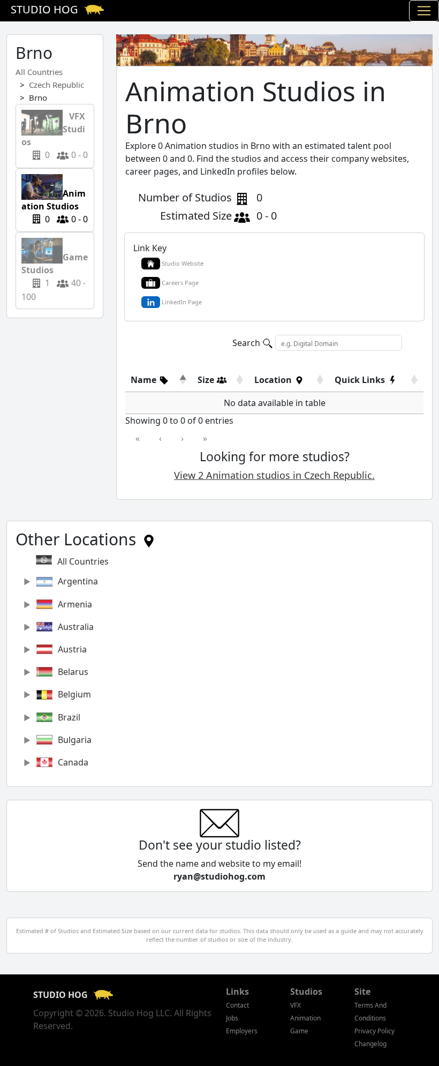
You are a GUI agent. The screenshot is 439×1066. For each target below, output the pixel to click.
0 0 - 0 (54, 135)
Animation (305, 1018)
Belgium (74, 694)
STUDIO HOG (61, 995)
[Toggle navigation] (424, 10)
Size (207, 380)
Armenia (75, 604)
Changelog (370, 1043)
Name (144, 380)
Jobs (232, 1018)
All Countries (39, 71)
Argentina (78, 581)
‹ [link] (160, 438)
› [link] (182, 438)
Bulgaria (75, 740)
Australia (76, 627)
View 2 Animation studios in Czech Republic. (274, 475)
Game (299, 1030)
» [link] (205, 438)
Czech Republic (56, 84)
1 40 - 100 (54, 270)
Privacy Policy (374, 1030)
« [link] (137, 438)
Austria (72, 649)
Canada (73, 762)
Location (274, 380)
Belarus (73, 672)
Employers (242, 1030)
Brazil (69, 717)
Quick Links (361, 380)
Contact (237, 1005)
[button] (150, 380)
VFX (295, 1005)
